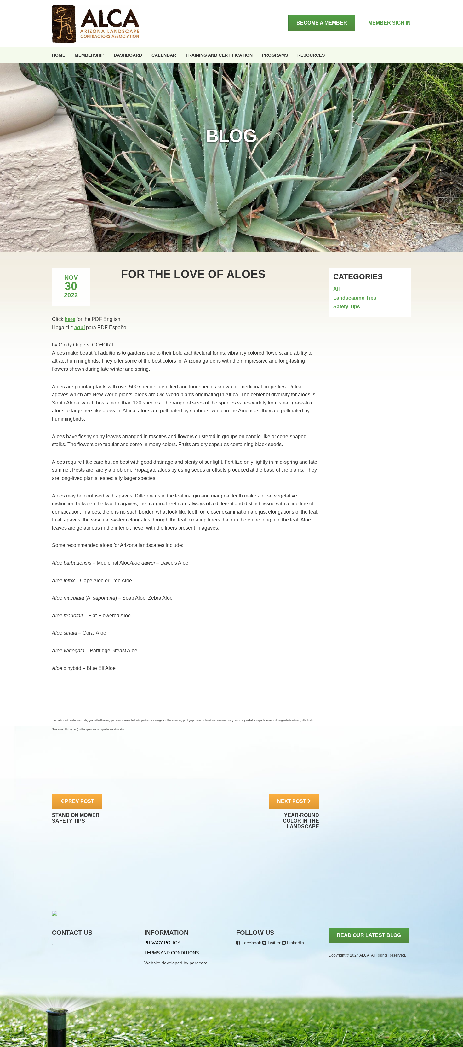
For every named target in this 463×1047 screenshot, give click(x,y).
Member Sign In (389, 23)
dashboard (128, 55)
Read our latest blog (369, 935)
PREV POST (79, 801)
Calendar (163, 55)
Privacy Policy (162, 942)
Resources (311, 55)
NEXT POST (292, 801)
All (336, 289)
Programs (275, 55)
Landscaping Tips (354, 297)
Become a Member (321, 23)
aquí (79, 327)
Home (58, 55)
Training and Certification (219, 55)
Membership (89, 55)
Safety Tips (346, 306)
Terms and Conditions (171, 952)
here (70, 319)
